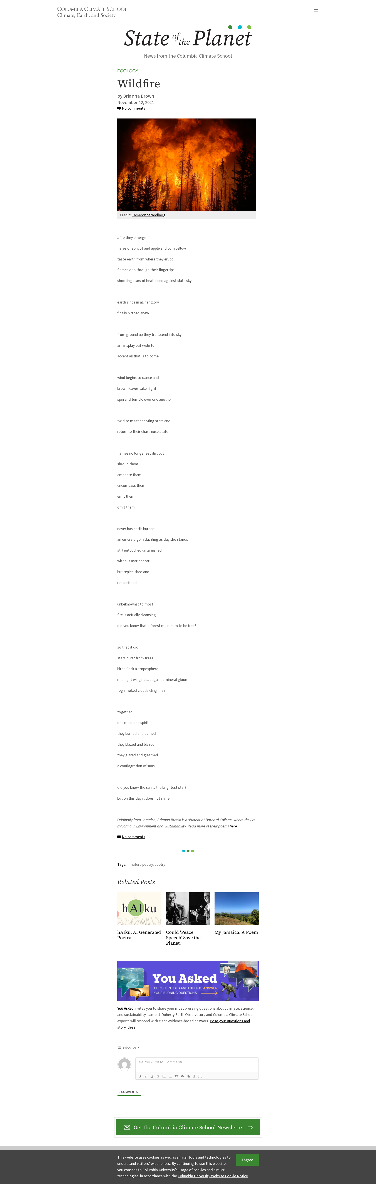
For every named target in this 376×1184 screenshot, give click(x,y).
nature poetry (142, 864)
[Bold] (140, 1076)
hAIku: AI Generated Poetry (139, 935)
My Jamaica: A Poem (236, 932)
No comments (133, 108)
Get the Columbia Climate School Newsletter (189, 1127)
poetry (159, 864)
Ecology (127, 71)
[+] (200, 1075)
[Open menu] (316, 9)
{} (194, 1075)
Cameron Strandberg (148, 215)
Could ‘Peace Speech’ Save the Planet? (183, 938)
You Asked (125, 1008)
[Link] (188, 1076)
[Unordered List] (170, 1076)
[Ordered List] (164, 1076)
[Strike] (158, 1076)
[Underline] (152, 1076)
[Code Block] (182, 1076)
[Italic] (146, 1076)
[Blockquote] (176, 1076)
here (233, 826)
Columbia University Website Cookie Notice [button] (213, 1176)
